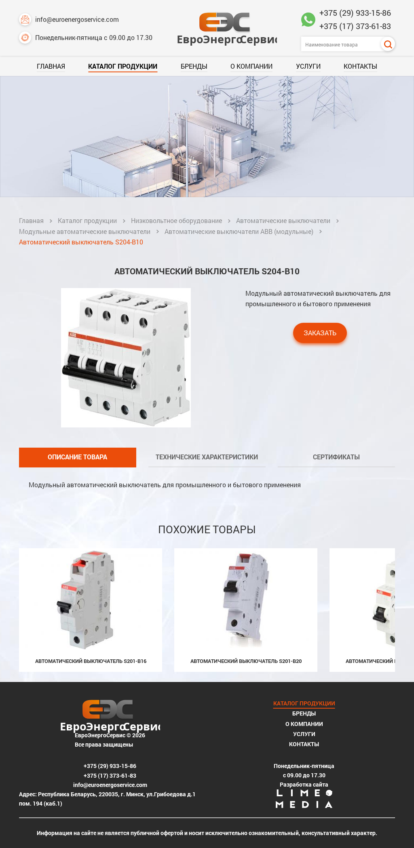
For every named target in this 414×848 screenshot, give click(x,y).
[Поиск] (388, 44)
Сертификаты (336, 456)
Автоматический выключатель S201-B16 (90, 661)
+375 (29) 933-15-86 (355, 12)
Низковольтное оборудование (176, 220)
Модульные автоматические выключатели (84, 231)
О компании (251, 66)
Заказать (320, 332)
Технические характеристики (207, 456)
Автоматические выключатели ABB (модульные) (239, 231)
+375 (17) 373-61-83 (355, 26)
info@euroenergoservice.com (77, 19)
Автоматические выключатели (283, 220)
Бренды (194, 66)
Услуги (308, 66)
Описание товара (77, 456)
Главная (51, 66)
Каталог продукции (122, 66)
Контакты (360, 66)
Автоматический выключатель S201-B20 (246, 661)
